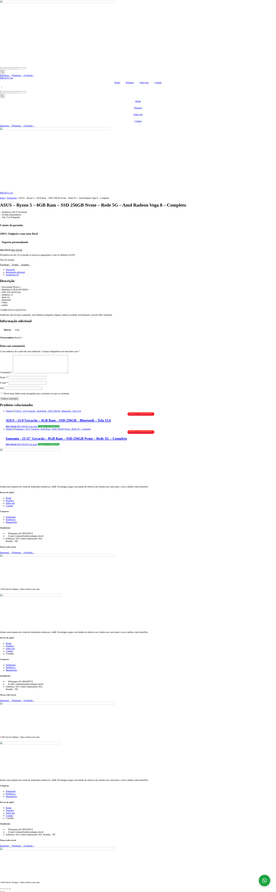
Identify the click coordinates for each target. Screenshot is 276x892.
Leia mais (32, 426)
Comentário (6, 372)
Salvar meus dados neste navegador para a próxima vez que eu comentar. (36, 393)
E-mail (4, 383)
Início (2, 198)
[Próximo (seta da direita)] (4, 891)
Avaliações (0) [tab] (12, 275)
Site (1, 388)
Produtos (130, 82)
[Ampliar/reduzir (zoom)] (1, 888)
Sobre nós (144, 82)
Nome (3, 377)
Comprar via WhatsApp (49, 426)
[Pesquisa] (2, 72)
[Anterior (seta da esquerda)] (1, 891)
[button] (138, 87)
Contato (158, 82)
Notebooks (12, 198)
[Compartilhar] (7, 888)
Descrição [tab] (10, 269)
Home (117, 82)
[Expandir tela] (4, 888)
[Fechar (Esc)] (10, 888)
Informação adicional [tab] (15, 272)
